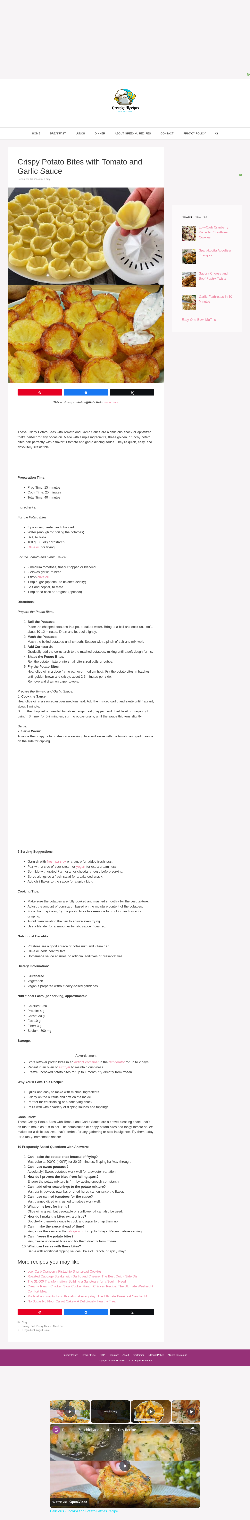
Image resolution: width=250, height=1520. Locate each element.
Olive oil (33, 547)
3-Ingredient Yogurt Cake (36, 1330)
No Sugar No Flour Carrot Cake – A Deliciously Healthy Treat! (72, 1301)
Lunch (80, 133)
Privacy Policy (194, 133)
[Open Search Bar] (217, 133)
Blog (24, 1322)
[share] (192, 1428)
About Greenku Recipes (133, 133)
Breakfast (58, 133)
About (125, 1355)
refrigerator (117, 1062)
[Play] (151, 1411)
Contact (167, 133)
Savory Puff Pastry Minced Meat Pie (42, 1326)
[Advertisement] (86, 773)
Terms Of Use (88, 1355)
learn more (111, 402)
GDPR (103, 1355)
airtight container (86, 1062)
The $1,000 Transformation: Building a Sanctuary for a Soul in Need (77, 1281)
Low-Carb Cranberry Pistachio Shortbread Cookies (65, 1271)
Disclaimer (138, 1355)
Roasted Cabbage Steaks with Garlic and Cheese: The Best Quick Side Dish (83, 1276)
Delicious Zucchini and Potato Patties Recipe (99, 1429)
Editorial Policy (156, 1355)
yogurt (80, 866)
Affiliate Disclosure (177, 1355)
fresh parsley (56, 861)
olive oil (43, 577)
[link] (56, 1430)
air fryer (64, 1067)
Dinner (100, 133)
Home (36, 133)
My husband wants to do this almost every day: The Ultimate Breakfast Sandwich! (87, 1296)
